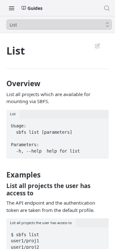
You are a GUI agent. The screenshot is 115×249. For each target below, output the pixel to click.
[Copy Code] (101, 124)
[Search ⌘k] (107, 8)
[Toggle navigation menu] (11, 8)
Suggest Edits (94, 45)
